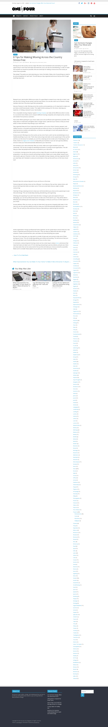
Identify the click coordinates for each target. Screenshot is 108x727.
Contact (25, 16)
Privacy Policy (34, 16)
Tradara (75, 633)
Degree (75, 279)
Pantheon (75, 482)
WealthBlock (76, 662)
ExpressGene (76, 304)
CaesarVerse (76, 224)
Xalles (74, 676)
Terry (74, 623)
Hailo (74, 359)
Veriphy (75, 655)
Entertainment (78, 514)
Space (74, 589)
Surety (74, 610)
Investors (75, 391)
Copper (75, 263)
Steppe (74, 598)
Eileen (74, 295)
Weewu (75, 667)
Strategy (75, 603)
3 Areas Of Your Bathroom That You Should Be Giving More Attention (61, 284)
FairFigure (75, 306)
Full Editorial (26, 62)
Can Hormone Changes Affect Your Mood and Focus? (83, 45)
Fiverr (74, 325)
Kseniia (74, 405)
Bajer (74, 179)
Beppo (74, 183)
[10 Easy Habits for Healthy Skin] (78, 75)
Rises (74, 541)
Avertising (75, 174)
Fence (74, 316)
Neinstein (75, 459)
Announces (75, 158)
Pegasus (75, 489)
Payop (74, 487)
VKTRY (74, 658)
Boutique (75, 208)
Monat (74, 448)
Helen (74, 366)
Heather (75, 363)
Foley (74, 329)
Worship (75, 674)
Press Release (76, 509)
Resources (75, 532)
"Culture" (75, 142)
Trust (74, 639)
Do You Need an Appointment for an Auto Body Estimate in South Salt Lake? (88, 113)
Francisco (75, 338)
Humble (75, 370)
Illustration (77, 518)
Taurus (74, 619)
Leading (75, 411)
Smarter (75, 580)
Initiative (75, 375)
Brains (74, 211)
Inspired (75, 377)
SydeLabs (75, 614)
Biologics (75, 195)
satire (74, 553)
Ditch (74, 293)
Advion (74, 151)
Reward (75, 539)
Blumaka (75, 204)
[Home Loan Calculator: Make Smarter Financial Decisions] (78, 125)
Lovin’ (74, 420)
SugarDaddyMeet (77, 605)
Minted (74, 439)
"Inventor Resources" (78, 145)
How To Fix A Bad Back (20, 255)
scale (74, 557)
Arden (74, 163)
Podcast (75, 503)
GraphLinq (75, 354)
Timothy (75, 630)
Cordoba (75, 265)
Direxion (75, 288)
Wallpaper (77, 520)
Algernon (75, 154)
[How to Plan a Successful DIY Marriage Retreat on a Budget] (78, 66)
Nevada (75, 464)
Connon (75, 256)
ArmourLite (75, 167)
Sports (74, 594)
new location (40, 62)
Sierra (74, 571)
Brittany (75, 215)
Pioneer (75, 500)
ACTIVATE (75, 149)
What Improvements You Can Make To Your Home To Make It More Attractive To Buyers (42, 262)
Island (74, 393)
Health (74, 361)
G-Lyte (74, 345)
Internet (75, 384)
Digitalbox (75, 284)
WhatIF (74, 669)
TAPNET (75, 617)
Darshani (75, 277)
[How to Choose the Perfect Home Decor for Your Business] (78, 94)
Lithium (75, 418)
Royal (74, 546)
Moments (75, 446)
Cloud (74, 249)
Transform (75, 637)
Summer (75, 607)
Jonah (74, 398)
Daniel (74, 275)
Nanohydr (75, 457)
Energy (74, 300)
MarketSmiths (76, 425)
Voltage (75, 660)
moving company (41, 113)
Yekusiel (75, 678)
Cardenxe (75, 231)
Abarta (74, 147)
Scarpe (74, 560)
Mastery (75, 427)
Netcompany (76, 462)
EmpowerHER (76, 297)
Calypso (75, 227)
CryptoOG (75, 272)
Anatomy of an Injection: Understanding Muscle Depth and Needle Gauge (46, 3)
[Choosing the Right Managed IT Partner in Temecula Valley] (78, 102)
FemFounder (76, 313)
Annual (74, 161)
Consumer (75, 261)
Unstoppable (76, 646)
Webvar (75, 664)
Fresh (74, 343)
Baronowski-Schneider (78, 181)
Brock (74, 218)
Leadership (75, 409)
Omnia (74, 480)
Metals (74, 434)
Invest (74, 389)
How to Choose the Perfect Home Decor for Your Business (88, 96)
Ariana (74, 165)
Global (74, 350)
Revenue (75, 537)
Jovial (74, 400)
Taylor (74, 621)
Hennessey (75, 368)
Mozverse (75, 452)
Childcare (75, 243)
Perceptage (76, 491)
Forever (75, 332)
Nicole (74, 471)
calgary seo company (28, 141)
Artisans (75, 170)
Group (74, 357)
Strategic (75, 601)
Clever (74, 247)
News (76, 40)
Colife (74, 254)
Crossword (75, 268)
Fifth (74, 318)
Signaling (75, 573)
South (74, 587)
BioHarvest (75, 192)
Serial (74, 564)
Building (75, 220)
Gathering (75, 348)
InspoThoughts (76, 379)
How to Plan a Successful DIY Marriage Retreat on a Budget (88, 69)
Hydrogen (75, 373)
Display (75, 291)
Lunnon (75, 423)
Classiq (74, 245)
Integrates (75, 382)
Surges (74, 612)
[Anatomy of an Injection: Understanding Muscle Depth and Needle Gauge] (78, 83)
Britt (74, 213)
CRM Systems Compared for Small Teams (84, 61)
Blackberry (75, 199)
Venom (74, 651)
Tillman (75, 626)
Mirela (74, 441)
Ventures (75, 653)
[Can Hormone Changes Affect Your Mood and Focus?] (84, 26)
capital (74, 229)
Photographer (76, 498)
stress (45, 62)
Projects (18, 16)
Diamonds (75, 281)
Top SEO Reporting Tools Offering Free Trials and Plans (41, 284)
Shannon (75, 566)
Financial (75, 320)
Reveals (75, 534)
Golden (74, 352)
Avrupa (74, 177)
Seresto (75, 562)
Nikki (74, 473)
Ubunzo (75, 642)
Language (75, 407)
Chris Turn (86, 48)
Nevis (74, 466)
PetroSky (75, 493)
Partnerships (76, 484)
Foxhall (74, 336)
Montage (75, 450)
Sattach (75, 555)
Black (74, 197)
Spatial (74, 591)
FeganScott (76, 311)
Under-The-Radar (77, 644)
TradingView (76, 635)
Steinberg (75, 596)
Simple (15, 54)
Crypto (74, 270)
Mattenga (75, 430)
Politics (74, 505)
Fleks (74, 327)
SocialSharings (76, 585)
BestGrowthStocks (77, 186)
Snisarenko (75, 582)
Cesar (74, 238)
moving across (34, 62)
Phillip (74, 496)
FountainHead (76, 334)
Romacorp (75, 544)
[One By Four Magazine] (13, 15)
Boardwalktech (76, 206)
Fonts (76, 516)
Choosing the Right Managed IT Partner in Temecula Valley (88, 104)
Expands (75, 302)
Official (74, 477)
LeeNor (75, 414)
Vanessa (75, 648)
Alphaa (74, 156)
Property (75, 523)
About (41, 16)
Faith (74, 309)
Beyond (75, 190)
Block (74, 202)
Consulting (75, 259)
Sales (74, 550)
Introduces (75, 386)
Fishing (74, 322)
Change (75, 240)
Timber (74, 628)
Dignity (74, 286)
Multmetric (75, 455)
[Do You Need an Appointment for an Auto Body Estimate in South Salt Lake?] (78, 110)
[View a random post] (94, 15)
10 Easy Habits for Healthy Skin (87, 76)
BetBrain (75, 188)
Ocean (74, 475)
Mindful (75, 436)
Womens (75, 671)
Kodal (74, 402)
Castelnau (75, 234)
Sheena (75, 569)
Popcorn (75, 507)
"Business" (75, 140)
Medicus (75, 432)
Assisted (75, 172)
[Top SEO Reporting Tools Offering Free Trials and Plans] (41, 272)
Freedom (75, 341)
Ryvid (74, 548)
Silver (74, 576)
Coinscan (75, 252)
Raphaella (75, 528)
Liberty (74, 416)
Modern (75, 443)
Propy (74, 525)
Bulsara (75, 222)
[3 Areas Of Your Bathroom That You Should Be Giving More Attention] (61, 272)
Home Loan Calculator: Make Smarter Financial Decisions (89, 127)
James (74, 395)
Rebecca (75, 530)
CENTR (74, 236)
